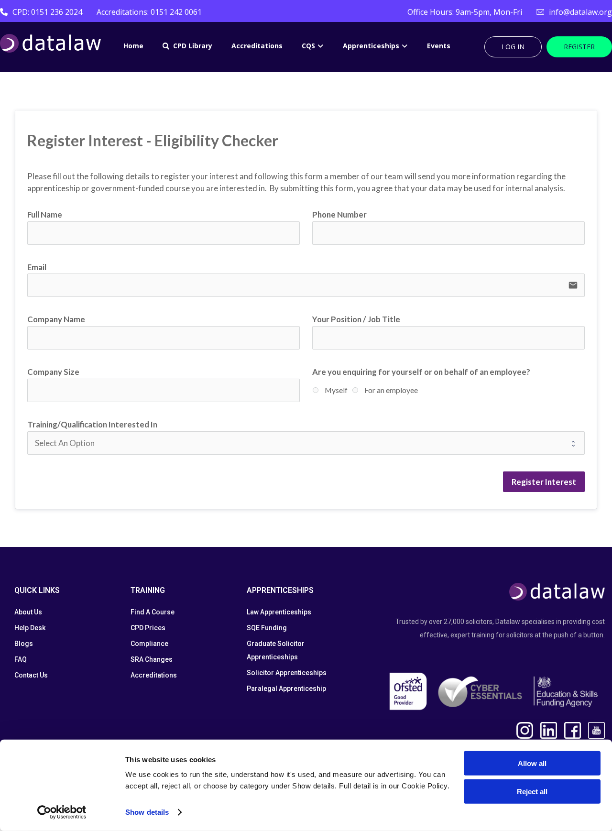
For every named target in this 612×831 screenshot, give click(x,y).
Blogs (23, 643)
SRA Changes (152, 659)
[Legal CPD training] (50, 43)
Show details (147, 812)
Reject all (532, 791)
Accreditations (154, 675)
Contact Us (31, 675)
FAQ (20, 659)
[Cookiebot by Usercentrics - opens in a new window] (62, 812)
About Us (28, 612)
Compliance (149, 643)
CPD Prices (148, 628)
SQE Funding (267, 628)
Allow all (532, 763)
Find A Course (153, 612)
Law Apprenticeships (279, 612)
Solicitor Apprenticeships (287, 673)
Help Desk (29, 628)
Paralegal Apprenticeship (286, 688)
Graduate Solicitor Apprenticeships (276, 650)
